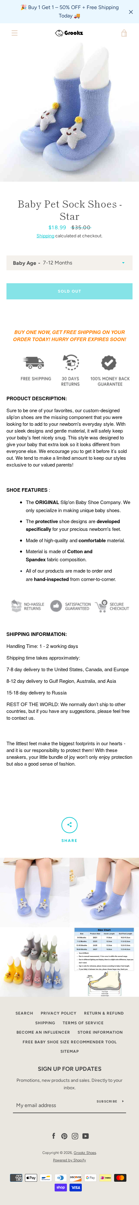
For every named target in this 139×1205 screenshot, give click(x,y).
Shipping (45, 236)
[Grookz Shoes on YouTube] (85, 1136)
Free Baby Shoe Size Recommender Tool (70, 1042)
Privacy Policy (59, 1013)
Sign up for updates (70, 1068)
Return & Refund (104, 1013)
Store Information (100, 1032)
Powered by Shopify (69, 1160)
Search (24, 1013)
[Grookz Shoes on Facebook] (53, 1136)
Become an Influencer (43, 1032)
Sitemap (69, 1051)
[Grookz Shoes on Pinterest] (64, 1136)
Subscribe (107, 1101)
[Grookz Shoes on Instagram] (75, 1136)
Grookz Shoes (85, 1152)
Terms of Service (83, 1023)
